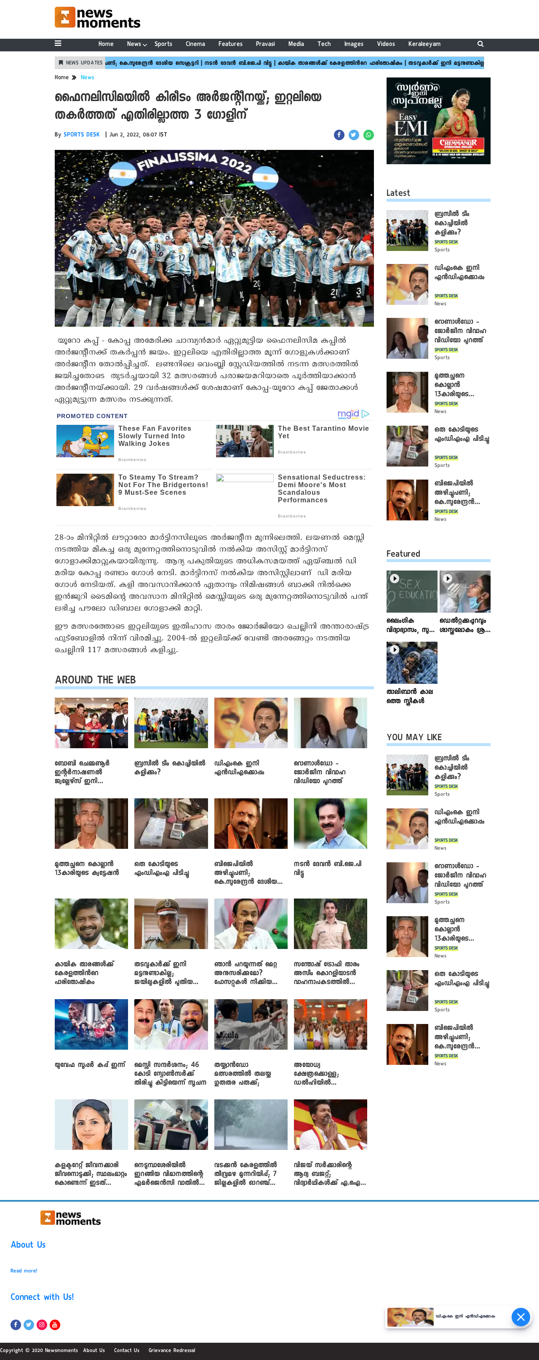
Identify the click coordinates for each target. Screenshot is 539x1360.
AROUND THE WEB (95, 682)
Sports (163, 44)
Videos (386, 44)
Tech (324, 44)
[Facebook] (16, 1325)
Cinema (195, 44)
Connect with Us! (42, 1298)
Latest (399, 194)
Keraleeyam (424, 44)
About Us (28, 1246)
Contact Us (126, 1351)
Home (106, 44)
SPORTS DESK (82, 135)
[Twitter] (29, 1325)
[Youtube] (55, 1325)
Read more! (24, 1272)
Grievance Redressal (172, 1351)
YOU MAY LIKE (414, 739)
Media (296, 44)
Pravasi (265, 44)
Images (353, 44)
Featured (403, 555)
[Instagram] (42, 1325)
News (134, 44)
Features (231, 44)
